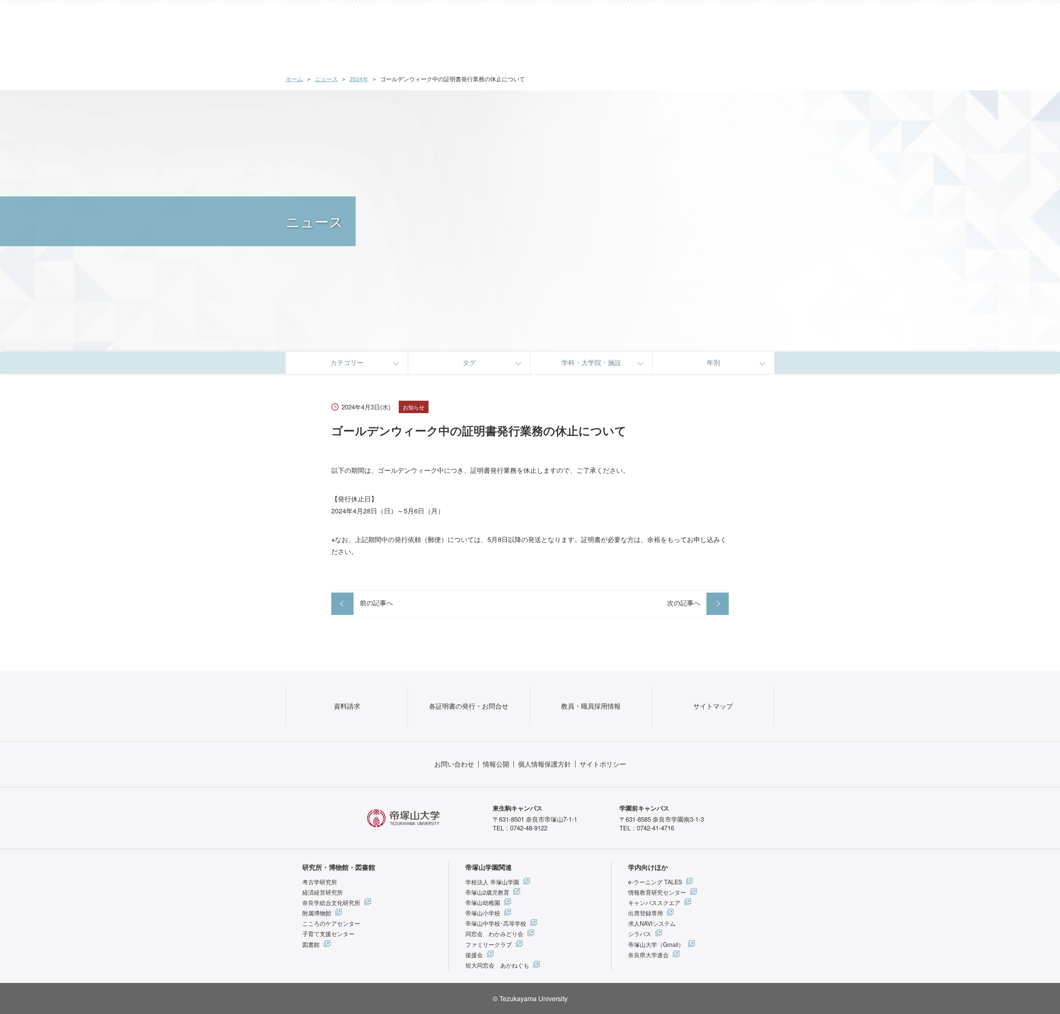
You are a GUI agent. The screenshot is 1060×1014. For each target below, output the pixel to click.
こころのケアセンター (331, 923)
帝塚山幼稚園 (482, 902)
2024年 (359, 79)
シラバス (639, 933)
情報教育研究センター (657, 892)
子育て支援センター (328, 933)
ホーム (294, 79)
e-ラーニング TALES (655, 882)
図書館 (311, 944)
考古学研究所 (319, 882)
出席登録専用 (645, 913)
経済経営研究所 (322, 892)
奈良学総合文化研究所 (331, 902)
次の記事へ (683, 602)
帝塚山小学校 (482, 913)
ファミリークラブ (488, 944)
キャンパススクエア (654, 902)
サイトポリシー (603, 764)
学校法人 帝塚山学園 (492, 882)
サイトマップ (713, 706)
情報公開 (496, 764)
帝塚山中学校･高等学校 (495, 923)
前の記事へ (376, 602)
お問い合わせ (454, 764)
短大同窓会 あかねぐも (497, 965)
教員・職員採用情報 (591, 706)
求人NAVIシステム (652, 923)
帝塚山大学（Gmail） (656, 944)
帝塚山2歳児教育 (487, 892)
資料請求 (347, 706)
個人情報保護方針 (544, 764)
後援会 (474, 955)
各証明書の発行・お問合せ (468, 706)
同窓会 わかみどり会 (494, 933)
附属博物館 (316, 913)
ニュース (326, 79)
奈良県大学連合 (648, 955)
